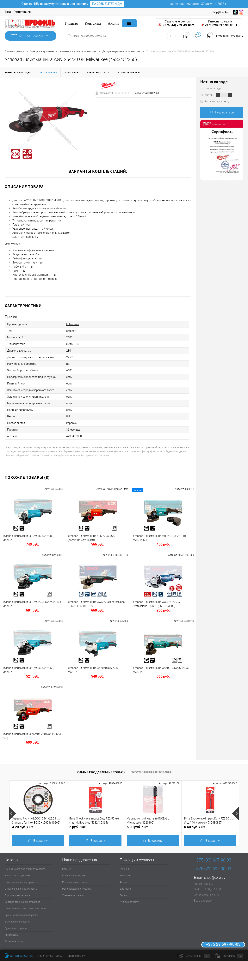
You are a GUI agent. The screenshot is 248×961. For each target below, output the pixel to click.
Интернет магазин (221, 23)
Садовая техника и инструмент (22, 901)
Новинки (67, 868)
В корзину (40, 841)
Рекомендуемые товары (76, 888)
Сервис (124, 895)
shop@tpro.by (214, 877)
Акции (113, 23)
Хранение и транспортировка (21, 915)
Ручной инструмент (16, 928)
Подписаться (224, 112)
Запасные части (14, 941)
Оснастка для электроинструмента (25, 868)
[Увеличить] (48, 121)
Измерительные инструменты (22, 882)
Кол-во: (209, 95)
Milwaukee (72, 324)
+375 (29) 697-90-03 (50, 955)
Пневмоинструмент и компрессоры (25, 908)
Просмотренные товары (151, 772)
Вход (8, 12)
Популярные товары (74, 875)
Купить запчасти (129, 901)
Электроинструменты (17, 875)
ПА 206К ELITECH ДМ (107, 4)
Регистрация (22, 12)
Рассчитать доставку (217, 101)
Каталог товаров (31, 35)
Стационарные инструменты (21, 888)
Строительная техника (17, 895)
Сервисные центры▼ (178, 23)
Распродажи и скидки (74, 882)
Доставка (125, 888)
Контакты (93, 23)
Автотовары (12, 934)
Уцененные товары (73, 895)
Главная (71, 23)
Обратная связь (21, 955)
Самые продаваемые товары (101, 772)
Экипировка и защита (17, 921)
